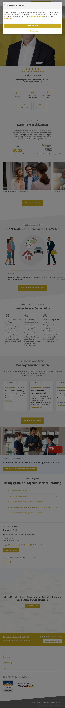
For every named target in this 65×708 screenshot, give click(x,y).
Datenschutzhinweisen (35, 17)
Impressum (8, 19)
